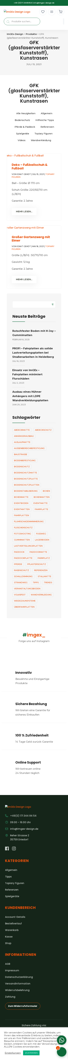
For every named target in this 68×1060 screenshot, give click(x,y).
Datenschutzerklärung (19, 977)
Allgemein (46, 113)
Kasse (8, 936)
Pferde (18, 564)
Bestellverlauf (13, 923)
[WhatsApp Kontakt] (61, 1040)
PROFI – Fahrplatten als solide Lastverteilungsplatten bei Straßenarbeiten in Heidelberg (33, 352)
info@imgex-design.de (43, 3)
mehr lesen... (24, 211)
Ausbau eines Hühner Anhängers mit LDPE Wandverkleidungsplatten (30, 396)
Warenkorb (12, 930)
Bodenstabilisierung (26, 491)
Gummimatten (22, 540)
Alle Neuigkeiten (25, 113)
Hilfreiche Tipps (44, 120)
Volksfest (20, 595)
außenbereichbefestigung (29, 448)
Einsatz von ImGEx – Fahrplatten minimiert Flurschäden (27, 374)
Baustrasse (20, 454)
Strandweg (21, 582)
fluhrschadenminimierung (29, 521)
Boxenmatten (41, 497)
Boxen (46, 491)
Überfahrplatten (24, 607)
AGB (7, 964)
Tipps (36, 582)
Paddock (19, 552)
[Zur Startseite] (17, 12)
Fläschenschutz (23, 527)
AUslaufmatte (22, 442)
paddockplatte (23, 558)
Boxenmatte (21, 497)
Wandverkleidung (41, 140)
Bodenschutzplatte (26, 479)
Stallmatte (44, 576)
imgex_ (34, 635)
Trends (48, 582)
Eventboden (21, 503)
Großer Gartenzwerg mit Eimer (31, 239)
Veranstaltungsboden (27, 588)
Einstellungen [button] (13, 1053)
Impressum (12, 970)
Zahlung (10, 996)
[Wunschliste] (42, 11)
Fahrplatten (21, 515)
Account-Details (15, 917)
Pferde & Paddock (25, 126)
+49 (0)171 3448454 (23, 3)
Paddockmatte (38, 552)
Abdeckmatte (22, 430)
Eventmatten (22, 509)
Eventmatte (41, 503)
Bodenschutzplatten (26, 485)
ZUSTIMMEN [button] (31, 1053)
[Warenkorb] (60, 11)
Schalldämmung (23, 576)
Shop (8, 943)
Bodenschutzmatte (25, 472)
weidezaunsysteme (25, 601)
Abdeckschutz (43, 430)
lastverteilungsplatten (28, 546)
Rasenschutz (21, 570)
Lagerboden (42, 540)
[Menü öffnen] (51, 11)
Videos (21, 140)
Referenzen (47, 126)
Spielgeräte (22, 133)
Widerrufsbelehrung (17, 990)
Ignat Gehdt (24, 174)
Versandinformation (17, 983)
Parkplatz (44, 558)
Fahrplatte (41, 509)
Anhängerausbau (24, 436)
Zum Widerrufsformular (22, 1006)
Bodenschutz (22, 120)
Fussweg (41, 534)
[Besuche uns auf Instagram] (14, 849)
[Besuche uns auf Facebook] (7, 849)
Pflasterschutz (36, 564)
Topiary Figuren (43, 133)
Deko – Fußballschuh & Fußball (30, 167)
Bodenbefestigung (25, 460)
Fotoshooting (22, 534)
